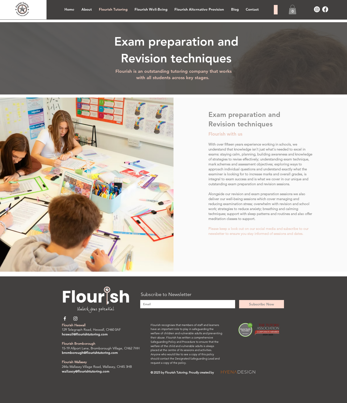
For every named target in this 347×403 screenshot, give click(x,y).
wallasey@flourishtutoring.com (85, 371)
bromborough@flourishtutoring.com (90, 353)
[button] (292, 9)
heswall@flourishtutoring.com (85, 334)
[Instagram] (317, 9)
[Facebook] (325, 9)
